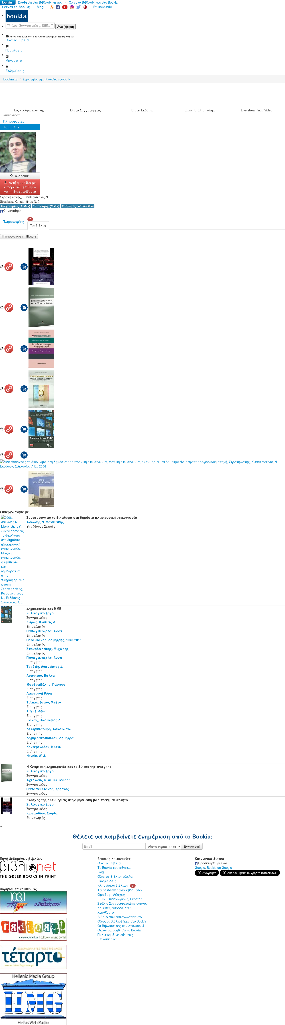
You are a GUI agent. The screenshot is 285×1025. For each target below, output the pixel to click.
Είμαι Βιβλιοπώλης (200, 110)
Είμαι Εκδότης (142, 110)
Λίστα (32, 236)
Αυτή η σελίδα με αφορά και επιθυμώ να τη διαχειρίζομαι (20, 187)
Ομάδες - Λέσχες (111, 894)
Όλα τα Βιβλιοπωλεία (115, 876)
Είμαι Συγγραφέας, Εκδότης (120, 899)
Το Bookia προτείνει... (114, 867)
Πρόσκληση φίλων (212, 863)
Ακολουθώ (22, 176)
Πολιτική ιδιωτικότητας (115, 934)
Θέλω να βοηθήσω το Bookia (119, 930)
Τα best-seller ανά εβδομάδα (120, 890)
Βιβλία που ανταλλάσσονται (120, 916)
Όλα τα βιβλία (109, 863)
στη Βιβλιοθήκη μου (40, 2)
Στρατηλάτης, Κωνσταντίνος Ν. (47, 79)
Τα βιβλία (11, 127)
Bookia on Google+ (220, 867)
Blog (101, 872)
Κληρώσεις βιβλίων (113, 885)
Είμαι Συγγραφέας (85, 110)
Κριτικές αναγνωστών (115, 908)
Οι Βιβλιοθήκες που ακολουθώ (121, 925)
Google (200, 867)
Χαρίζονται (106, 912)
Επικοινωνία (102, 6)
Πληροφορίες (13, 121)
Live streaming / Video (256, 110)
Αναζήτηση (65, 26)
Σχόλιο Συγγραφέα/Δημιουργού (123, 903)
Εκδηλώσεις (107, 881)
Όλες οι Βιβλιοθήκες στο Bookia (93, 2)
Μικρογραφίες (14, 236)
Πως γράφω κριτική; (28, 110)
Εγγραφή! (192, 846)
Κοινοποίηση (12, 210)
